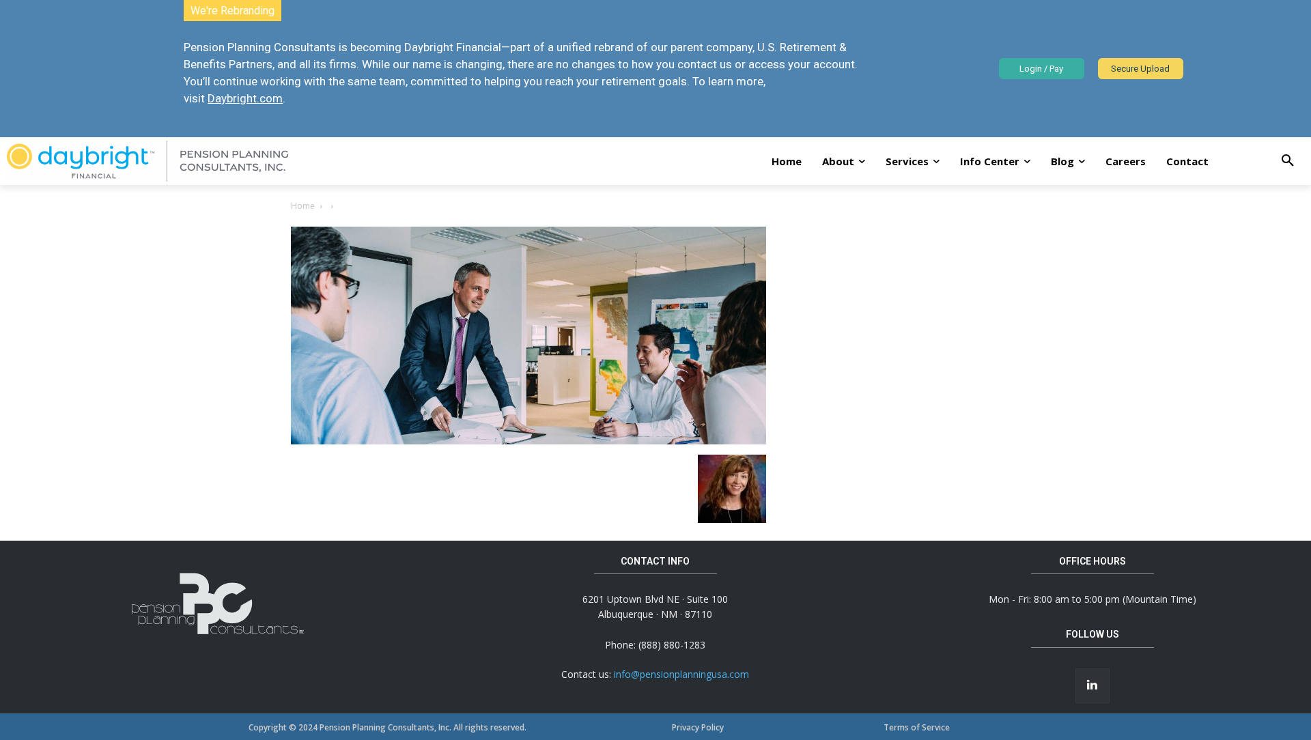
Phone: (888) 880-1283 (655, 644)
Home (303, 206)
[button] (1287, 161)
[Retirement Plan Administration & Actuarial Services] (147, 161)
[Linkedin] (1092, 685)
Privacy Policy (698, 727)
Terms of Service (917, 727)
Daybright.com (245, 98)
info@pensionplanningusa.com (681, 674)
